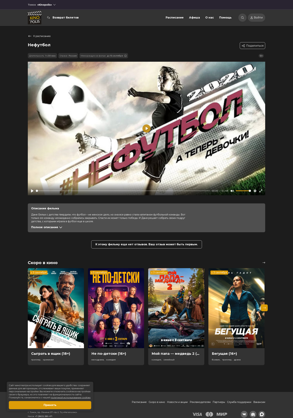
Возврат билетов (66, 17)
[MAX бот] (261, 414)
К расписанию (42, 36)
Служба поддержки (239, 402)
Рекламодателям (200, 402)
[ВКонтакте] (244, 414)
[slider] (123, 190)
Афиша (194, 17)
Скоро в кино (157, 402)
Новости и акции (177, 402)
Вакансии (259, 402)
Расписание (175, 17)
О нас (209, 17)
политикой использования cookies (70, 397)
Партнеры (219, 402)
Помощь (225, 17)
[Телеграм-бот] (253, 414)
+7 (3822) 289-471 (43, 416)
